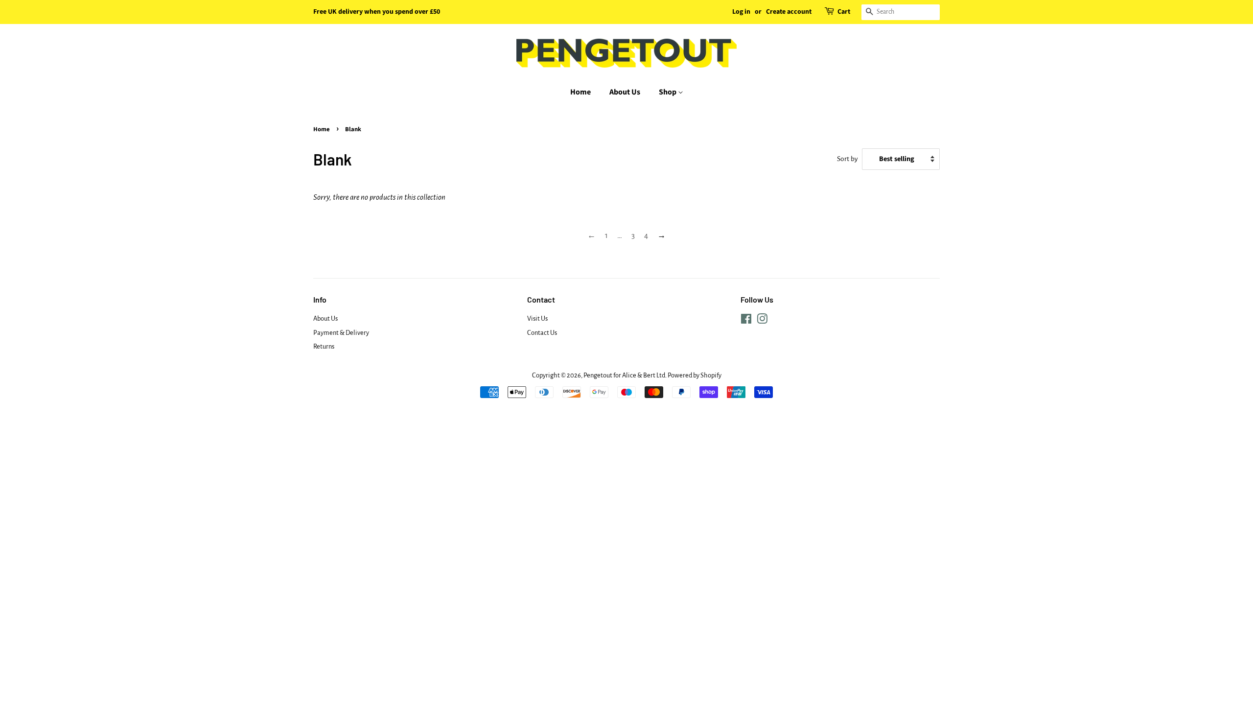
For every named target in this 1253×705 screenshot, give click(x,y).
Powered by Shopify (694, 375)
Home (580, 92)
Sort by (847, 159)
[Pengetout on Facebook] (746, 321)
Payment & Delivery (341, 332)
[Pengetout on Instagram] (762, 321)
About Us (624, 92)
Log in (741, 12)
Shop (668, 92)
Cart (843, 12)
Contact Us (542, 332)
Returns (323, 346)
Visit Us (537, 318)
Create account (789, 12)
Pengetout (597, 375)
